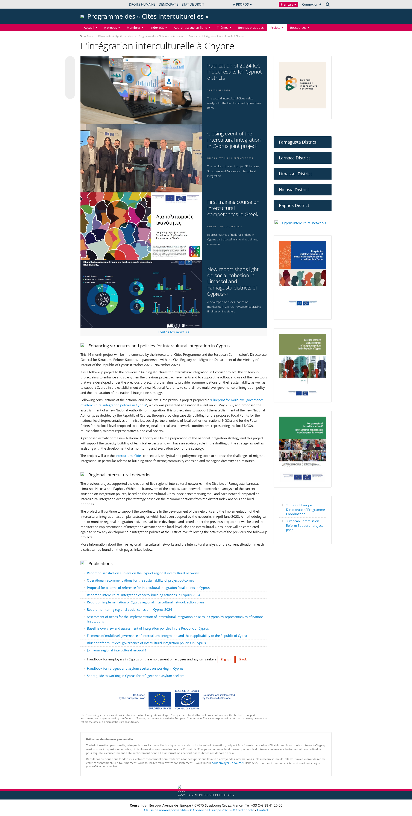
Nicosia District (294, 189)
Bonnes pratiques (251, 28)
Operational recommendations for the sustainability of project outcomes (140, 580)
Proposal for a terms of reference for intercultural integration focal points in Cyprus (148, 587)
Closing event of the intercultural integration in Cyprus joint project (234, 139)
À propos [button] (110, 28)
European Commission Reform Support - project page (304, 525)
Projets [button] (275, 28)
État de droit (193, 4)
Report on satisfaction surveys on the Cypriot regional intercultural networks (143, 573)
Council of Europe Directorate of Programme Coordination (305, 509)
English (226, 659)
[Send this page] (70, 94)
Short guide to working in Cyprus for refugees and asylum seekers (135, 676)
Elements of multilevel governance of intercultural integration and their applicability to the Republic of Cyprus (167, 635)
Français (287, 4)
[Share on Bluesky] (70, 61)
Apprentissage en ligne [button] (190, 28)
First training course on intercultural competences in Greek (233, 208)
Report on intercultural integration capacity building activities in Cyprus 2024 (143, 595)
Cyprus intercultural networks (303, 223)
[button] (206, 795)
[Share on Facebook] (70, 78)
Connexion (310, 4)
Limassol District (295, 174)
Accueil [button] (89, 28)
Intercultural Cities (128, 455)
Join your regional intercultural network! (117, 650)
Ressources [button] (298, 28)
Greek (243, 659)
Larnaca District (294, 158)
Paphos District (294, 205)
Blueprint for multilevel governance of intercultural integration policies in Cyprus (146, 643)
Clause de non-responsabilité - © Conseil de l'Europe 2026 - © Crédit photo (199, 810)
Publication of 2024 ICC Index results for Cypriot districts (234, 72)
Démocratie (168, 4)
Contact (262, 810)
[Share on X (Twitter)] (70, 69)
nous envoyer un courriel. (228, 763)
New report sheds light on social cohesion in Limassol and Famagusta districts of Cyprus (233, 281)
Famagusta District (297, 142)
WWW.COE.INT (91, 4)
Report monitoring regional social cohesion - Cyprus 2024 (129, 609)
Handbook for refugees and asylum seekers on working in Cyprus (135, 668)
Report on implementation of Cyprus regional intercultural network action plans (145, 602)
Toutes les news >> (174, 332)
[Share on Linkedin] (70, 86)
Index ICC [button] (157, 28)
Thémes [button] (222, 28)
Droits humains (142, 4)
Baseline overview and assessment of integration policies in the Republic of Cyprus (148, 628)
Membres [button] (134, 28)
